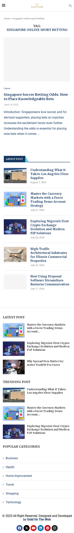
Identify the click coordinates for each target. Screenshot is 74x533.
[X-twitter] (27, 528)
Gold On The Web (39, 519)
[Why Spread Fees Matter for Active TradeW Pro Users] (14, 367)
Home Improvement (19, 476)
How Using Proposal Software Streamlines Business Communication (49, 280)
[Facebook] (20, 528)
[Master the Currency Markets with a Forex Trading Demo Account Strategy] (15, 199)
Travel (10, 484)
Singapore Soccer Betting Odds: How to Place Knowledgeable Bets (36, 96)
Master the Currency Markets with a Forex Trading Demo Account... (46, 328)
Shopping (12, 493)
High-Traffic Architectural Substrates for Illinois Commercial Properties (48, 255)
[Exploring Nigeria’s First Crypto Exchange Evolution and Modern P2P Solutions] (15, 226)
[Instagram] (55, 528)
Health (10, 467)
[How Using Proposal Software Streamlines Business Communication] (15, 282)
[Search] (70, 5)
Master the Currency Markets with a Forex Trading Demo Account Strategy (48, 199)
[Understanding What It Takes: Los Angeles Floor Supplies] (15, 175)
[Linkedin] (41, 528)
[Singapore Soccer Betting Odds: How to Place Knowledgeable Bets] (37, 59)
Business (12, 458)
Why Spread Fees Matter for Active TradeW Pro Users (45, 363)
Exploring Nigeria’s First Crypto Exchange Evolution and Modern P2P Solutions (49, 227)
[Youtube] (34, 528)
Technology (13, 502)
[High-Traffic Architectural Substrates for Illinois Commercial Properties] (15, 254)
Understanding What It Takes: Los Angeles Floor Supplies (49, 174)
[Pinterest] (48, 528)
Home (7, 18)
